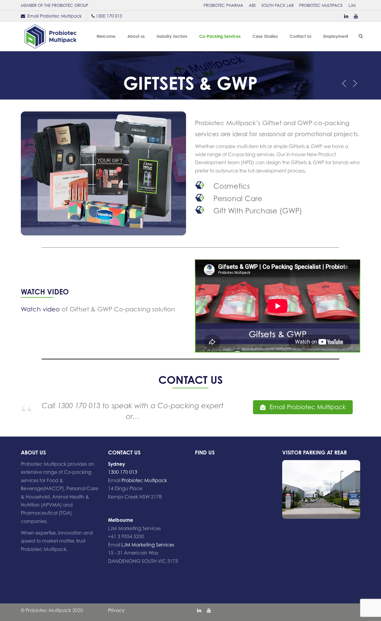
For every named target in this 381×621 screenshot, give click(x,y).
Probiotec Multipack (144, 480)
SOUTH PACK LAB (277, 5)
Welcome (105, 36)
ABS (252, 5)
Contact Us (300, 36)
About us (136, 36)
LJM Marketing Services (147, 545)
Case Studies (265, 36)
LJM (352, 5)
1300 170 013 (109, 15)
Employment (335, 36)
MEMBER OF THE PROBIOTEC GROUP (54, 5)
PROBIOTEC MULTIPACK (321, 5)
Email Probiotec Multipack (54, 15)
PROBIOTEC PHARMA (223, 5)
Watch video (40, 309)
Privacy (116, 610)
